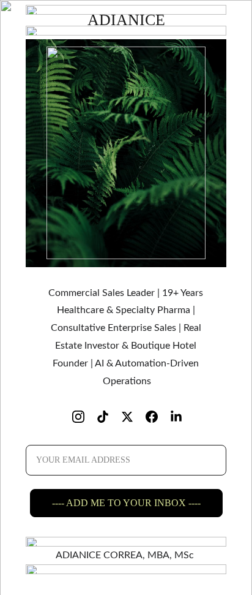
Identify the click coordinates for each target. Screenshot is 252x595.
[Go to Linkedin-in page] (176, 417)
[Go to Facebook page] (158, 417)
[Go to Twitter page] (133, 417)
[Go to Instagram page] (84, 417)
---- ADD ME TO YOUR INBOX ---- (126, 503)
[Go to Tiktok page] (109, 417)
